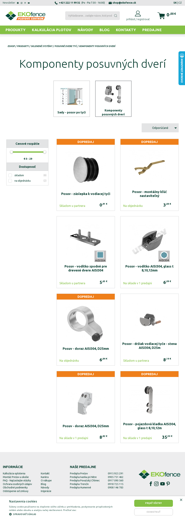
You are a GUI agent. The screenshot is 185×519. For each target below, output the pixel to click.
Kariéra (45, 477)
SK (175, 2)
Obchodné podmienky (15, 487)
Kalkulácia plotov (51, 30)
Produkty (15, 30)
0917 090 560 (115, 480)
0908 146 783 (115, 487)
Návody (85, 30)
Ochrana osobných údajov (17, 484)
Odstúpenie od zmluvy (15, 491)
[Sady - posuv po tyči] (72, 99)
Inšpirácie (46, 491)
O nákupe (46, 480)
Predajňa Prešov (79, 473)
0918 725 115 (115, 484)
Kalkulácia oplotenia (14, 473)
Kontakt (45, 473)
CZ (180, 2)
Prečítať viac (69, 510)
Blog (104, 30)
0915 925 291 (115, 473)
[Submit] (116, 15)
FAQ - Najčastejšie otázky (17, 480)
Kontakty (126, 30)
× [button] (181, 500)
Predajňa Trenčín (79, 484)
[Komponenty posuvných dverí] (113, 98)
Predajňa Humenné (80, 487)
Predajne (152, 30)
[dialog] (92, 507)
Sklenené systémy (41, 46)
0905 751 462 (115, 477)
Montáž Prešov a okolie (16, 477)
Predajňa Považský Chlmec (85, 480)
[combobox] (92, 15)
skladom (19, 175)
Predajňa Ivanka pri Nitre (83, 477)
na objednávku (22, 180)
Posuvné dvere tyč (66, 46)
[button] (62, 514)
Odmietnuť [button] (154, 511)
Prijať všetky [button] (153, 503)
